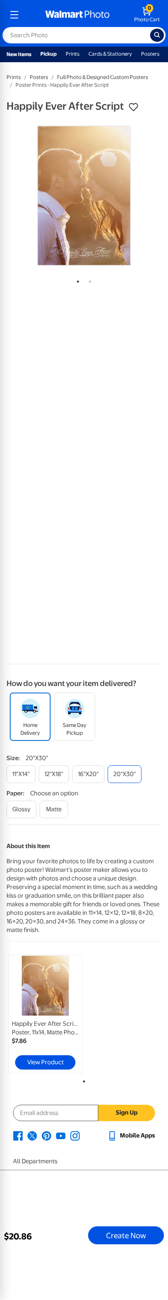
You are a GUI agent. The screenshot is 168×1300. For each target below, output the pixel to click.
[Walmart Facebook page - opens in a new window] (18, 1135)
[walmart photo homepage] (77, 14)
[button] (133, 107)
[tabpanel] (84, 195)
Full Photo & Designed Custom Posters (102, 77)
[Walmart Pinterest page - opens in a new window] (46, 1135)
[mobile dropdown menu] (14, 14)
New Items (19, 54)
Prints (73, 54)
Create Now (126, 1235)
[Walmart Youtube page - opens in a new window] (61, 1135)
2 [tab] (88, 280)
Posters (150, 54)
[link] (45, 1014)
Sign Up (126, 1112)
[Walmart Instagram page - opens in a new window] (75, 1135)
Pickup (48, 54)
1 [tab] (76, 280)
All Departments (35, 1161)
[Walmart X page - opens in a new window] (32, 1135)
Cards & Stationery (110, 54)
